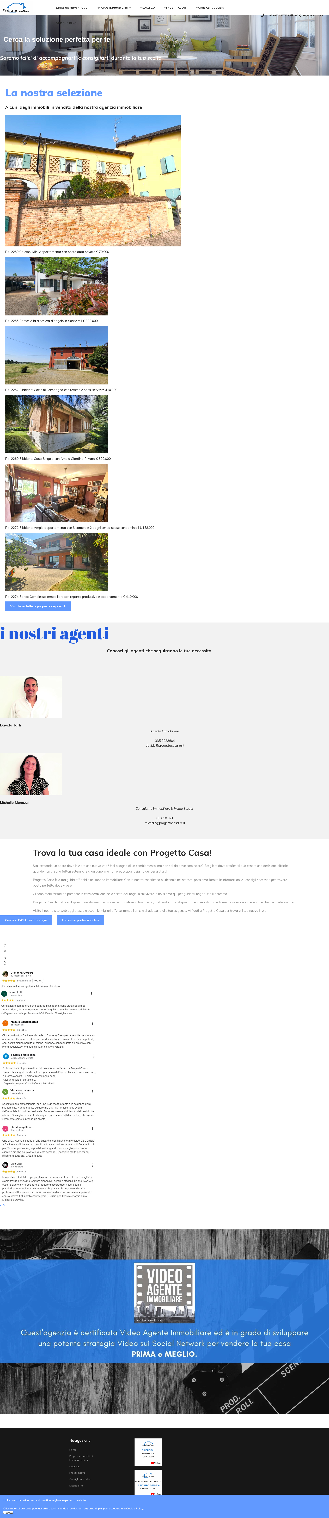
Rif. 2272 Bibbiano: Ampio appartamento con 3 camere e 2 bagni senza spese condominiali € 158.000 (79, 528)
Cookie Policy (134, 1508)
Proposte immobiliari (113, 7)
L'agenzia (148, 7)
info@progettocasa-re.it (309, 15)
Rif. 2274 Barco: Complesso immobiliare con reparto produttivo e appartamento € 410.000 (71, 597)
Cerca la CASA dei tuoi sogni (26, 920)
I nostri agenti (176, 7)
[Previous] (1, 1205)
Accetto (8, 1512)
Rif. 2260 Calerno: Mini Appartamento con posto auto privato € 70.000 (57, 252)
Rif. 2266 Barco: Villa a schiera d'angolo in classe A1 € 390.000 (51, 321)
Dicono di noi (67, 23)
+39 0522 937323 (279, 15)
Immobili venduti (78, 1459)
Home (83, 7)
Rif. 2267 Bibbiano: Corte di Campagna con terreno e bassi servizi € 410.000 (61, 390)
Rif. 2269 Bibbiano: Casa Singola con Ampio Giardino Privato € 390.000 (58, 459)
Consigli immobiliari (212, 7)
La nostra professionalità (80, 920)
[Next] (5, 1205)
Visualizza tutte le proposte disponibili (37, 606)
